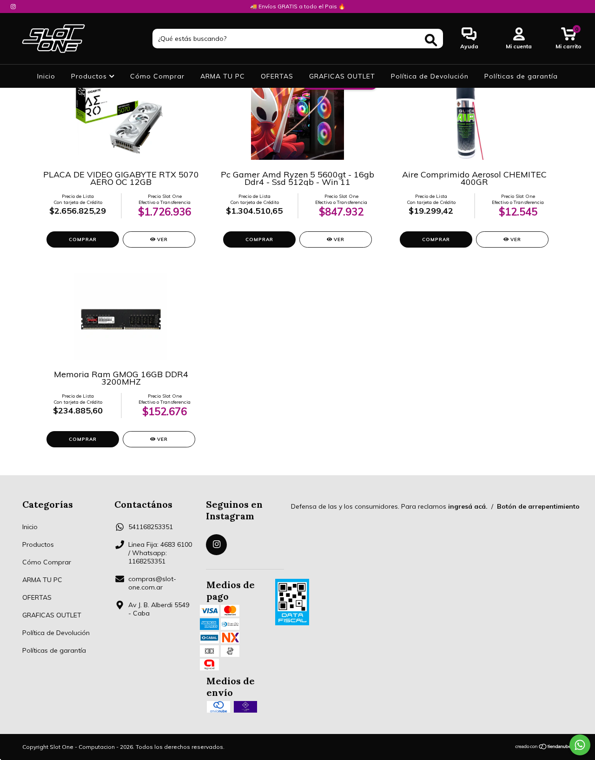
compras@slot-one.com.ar (152, 583)
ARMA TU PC (222, 76)
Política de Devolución (430, 76)
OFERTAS (277, 76)
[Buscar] (431, 40)
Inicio (46, 76)
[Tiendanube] (544, 747)
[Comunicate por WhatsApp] (579, 744)
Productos (90, 76)
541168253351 (150, 527)
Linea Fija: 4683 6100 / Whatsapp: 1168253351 (160, 552)
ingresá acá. (468, 506)
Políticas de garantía (521, 76)
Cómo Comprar (157, 76)
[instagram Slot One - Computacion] (13, 6)
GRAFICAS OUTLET (342, 76)
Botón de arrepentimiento (538, 506)
